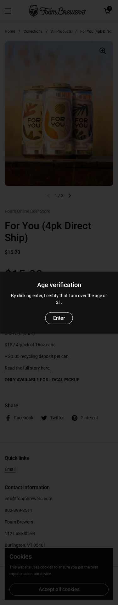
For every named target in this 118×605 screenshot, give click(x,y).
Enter (59, 318)
